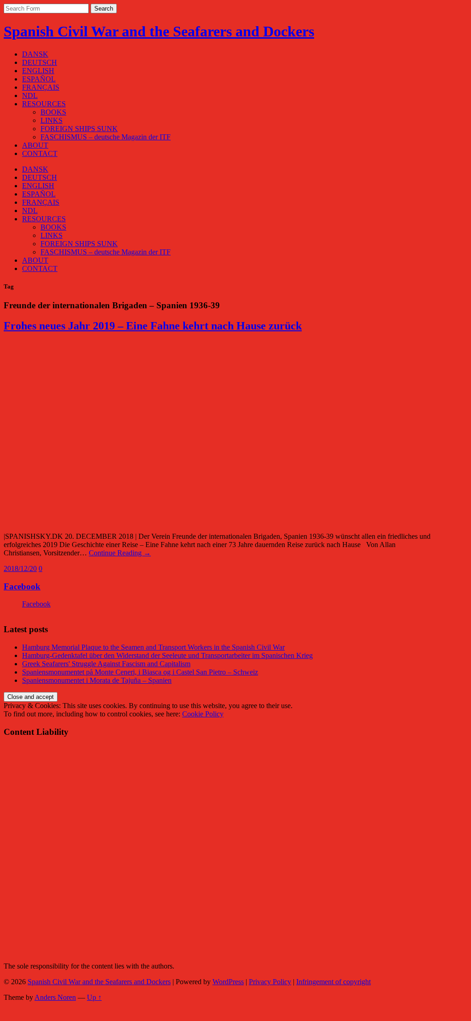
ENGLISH (38, 71)
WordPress (228, 982)
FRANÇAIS (40, 87)
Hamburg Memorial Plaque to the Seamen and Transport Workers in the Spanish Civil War (153, 647)
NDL (30, 95)
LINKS (51, 120)
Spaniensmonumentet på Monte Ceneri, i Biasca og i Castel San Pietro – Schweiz (140, 672)
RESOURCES (44, 104)
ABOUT (35, 145)
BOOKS (53, 112)
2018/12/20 (20, 568)
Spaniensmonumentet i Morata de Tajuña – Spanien (97, 680)
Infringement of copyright (333, 982)
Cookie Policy (203, 714)
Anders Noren (55, 997)
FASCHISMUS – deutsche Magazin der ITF (105, 137)
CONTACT (39, 153)
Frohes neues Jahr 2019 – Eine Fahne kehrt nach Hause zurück (153, 326)
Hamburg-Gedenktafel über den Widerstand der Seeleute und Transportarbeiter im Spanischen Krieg (167, 655)
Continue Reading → (120, 553)
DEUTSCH (39, 62)
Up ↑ (94, 997)
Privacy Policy (270, 982)
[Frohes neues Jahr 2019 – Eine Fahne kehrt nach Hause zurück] (142, 521)
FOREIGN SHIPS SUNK (79, 129)
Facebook (22, 586)
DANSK (35, 54)
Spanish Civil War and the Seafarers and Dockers (159, 31)
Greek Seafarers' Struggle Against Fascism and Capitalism (106, 664)
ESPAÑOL (39, 79)
